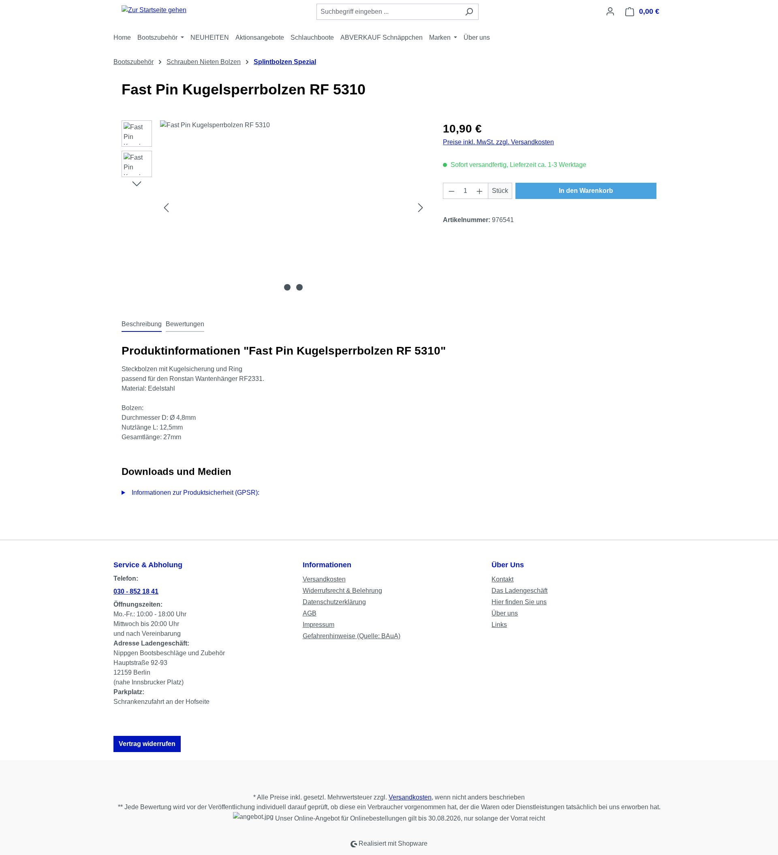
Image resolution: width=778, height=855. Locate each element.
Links (499, 624)
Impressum (318, 624)
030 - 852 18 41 (135, 591)
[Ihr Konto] (610, 11)
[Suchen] (469, 12)
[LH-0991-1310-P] (293, 207)
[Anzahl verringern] (451, 191)
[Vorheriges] (166, 208)
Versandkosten (324, 579)
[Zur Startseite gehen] (153, 10)
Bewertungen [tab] (185, 324)
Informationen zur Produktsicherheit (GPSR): (195, 492)
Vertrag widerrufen (147, 743)
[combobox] (388, 12)
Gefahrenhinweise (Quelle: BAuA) (351, 636)
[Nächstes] (421, 208)
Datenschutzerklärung (334, 601)
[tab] (142, 324)
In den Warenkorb (586, 190)
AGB (309, 613)
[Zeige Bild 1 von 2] (287, 287)
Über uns (505, 613)
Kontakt (502, 579)
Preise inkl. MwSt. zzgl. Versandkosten (498, 142)
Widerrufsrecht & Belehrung (342, 590)
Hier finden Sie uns (519, 601)
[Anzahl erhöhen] (479, 191)
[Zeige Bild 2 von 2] (299, 287)
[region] (274, 207)
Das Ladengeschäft (519, 590)
